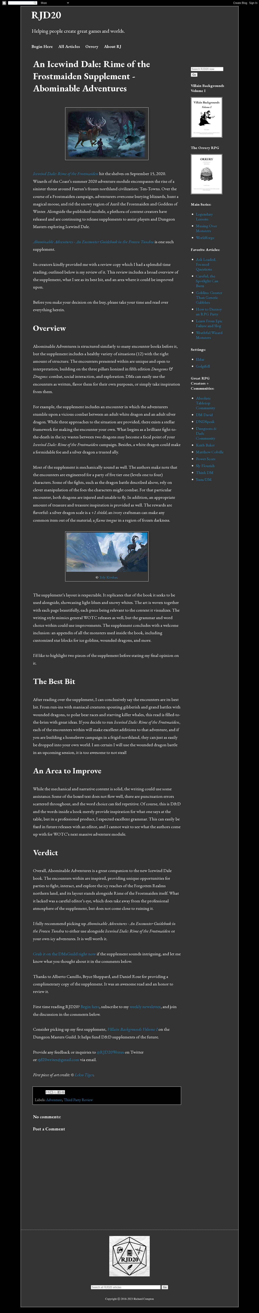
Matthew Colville (210, 452)
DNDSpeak (205, 421)
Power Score (205, 458)
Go (194, 74)
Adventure (54, 1099)
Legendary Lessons (204, 216)
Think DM (204, 472)
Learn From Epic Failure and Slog (209, 323)
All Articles (69, 46)
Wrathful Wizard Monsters (209, 335)
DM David (204, 414)
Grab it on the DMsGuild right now (64, 954)
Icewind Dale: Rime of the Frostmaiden (65, 174)
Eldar (200, 359)
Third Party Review (78, 1099)
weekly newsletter (145, 1007)
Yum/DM (204, 479)
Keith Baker (205, 445)
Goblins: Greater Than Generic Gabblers (209, 297)
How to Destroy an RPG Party (209, 312)
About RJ (112, 46)
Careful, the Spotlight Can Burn (207, 280)
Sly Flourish (205, 465)
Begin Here (42, 46)
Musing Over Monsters (206, 228)
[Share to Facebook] (59, 1092)
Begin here (90, 1007)
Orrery (91, 46)
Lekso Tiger (84, 1075)
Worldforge (205, 237)
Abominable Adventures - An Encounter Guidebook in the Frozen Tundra (93, 242)
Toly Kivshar (108, 577)
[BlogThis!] (51, 1092)
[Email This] (48, 1092)
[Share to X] (55, 1092)
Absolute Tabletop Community (205, 402)
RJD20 (46, 14)
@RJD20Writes (110, 1052)
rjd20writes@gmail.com (58, 1059)
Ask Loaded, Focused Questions (206, 264)
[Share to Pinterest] (63, 1092)
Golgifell (203, 366)
